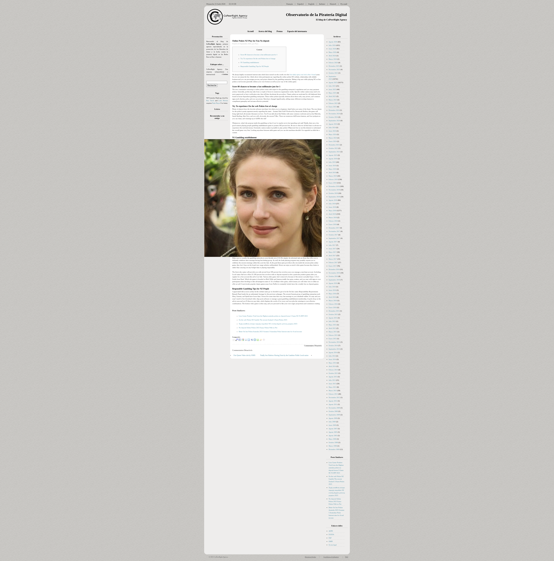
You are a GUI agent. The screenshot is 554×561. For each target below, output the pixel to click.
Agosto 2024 (333, 124)
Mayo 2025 (332, 93)
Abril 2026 (332, 56)
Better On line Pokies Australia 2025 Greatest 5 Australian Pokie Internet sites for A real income (270, 331)
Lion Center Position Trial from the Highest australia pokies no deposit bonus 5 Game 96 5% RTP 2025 (273, 316)
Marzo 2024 (333, 138)
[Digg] (233, 340)
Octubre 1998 (333, 442)
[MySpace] (252, 340)
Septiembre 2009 (334, 415)
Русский (343, 4)
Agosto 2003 (333, 435)
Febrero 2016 (333, 304)
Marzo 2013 (333, 390)
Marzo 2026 (333, 59)
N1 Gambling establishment (249, 62)
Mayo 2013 (332, 387)
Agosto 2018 (333, 200)
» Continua (225, 74)
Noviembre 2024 (334, 114)
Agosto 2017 (333, 242)
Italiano (322, 4)
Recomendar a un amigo (217, 117)
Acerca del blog (265, 31)
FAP (330, 538)
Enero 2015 (333, 338)
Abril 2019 (332, 172)
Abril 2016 (332, 297)
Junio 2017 (332, 248)
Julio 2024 (332, 127)
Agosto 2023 (333, 155)
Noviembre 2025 (334, 69)
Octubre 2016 (333, 276)
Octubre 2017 (333, 235)
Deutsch (333, 4)
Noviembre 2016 (334, 273)
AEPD (331, 531)
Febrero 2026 (333, 62)
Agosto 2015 (333, 318)
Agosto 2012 (333, 401)
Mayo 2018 (332, 210)
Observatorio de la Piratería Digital (316, 14)
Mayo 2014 (332, 363)
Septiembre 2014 (334, 349)
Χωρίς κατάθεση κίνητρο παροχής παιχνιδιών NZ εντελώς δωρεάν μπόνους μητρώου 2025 (268, 324)
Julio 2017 (332, 245)
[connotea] (264, 340)
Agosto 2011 (333, 404)
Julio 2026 (332, 45)
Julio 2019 (332, 162)
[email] (246, 340)
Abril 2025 (332, 96)
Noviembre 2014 (334, 342)
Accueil (250, 31)
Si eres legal (333, 545)
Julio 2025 (332, 86)
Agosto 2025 (333, 82)
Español (300, 4)
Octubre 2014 (333, 345)
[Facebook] (239, 340)
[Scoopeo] (255, 340)
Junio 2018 (332, 207)
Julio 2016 (332, 287)
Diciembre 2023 (334, 145)
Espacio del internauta (297, 31)
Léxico (217, 109)
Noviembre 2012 (334, 397)
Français (289, 4)
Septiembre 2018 (334, 197)
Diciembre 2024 (334, 110)
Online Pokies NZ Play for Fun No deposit (250, 41)
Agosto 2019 (333, 159)
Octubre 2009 (333, 411)
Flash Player (216, 103)
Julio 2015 (332, 321)
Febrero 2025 (333, 103)
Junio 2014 (332, 359)
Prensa (279, 31)
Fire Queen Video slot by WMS (244, 355)
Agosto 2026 (333, 42)
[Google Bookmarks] (243, 340)
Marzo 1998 (333, 446)
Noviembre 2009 (334, 408)
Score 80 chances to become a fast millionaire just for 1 (258, 55)
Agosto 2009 (333, 418)
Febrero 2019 (333, 179)
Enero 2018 (333, 224)
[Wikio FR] (261, 340)
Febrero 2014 (333, 370)
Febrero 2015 (333, 335)
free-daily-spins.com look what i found (303, 74)
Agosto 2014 (333, 352)
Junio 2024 (332, 131)
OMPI (331, 541)
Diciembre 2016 (334, 269)
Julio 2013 (332, 380)
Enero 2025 (333, 107)
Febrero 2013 (333, 394)
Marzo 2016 (333, 300)
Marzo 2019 (333, 176)
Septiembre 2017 (334, 238)
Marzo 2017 (333, 259)
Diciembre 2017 (334, 228)
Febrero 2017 (333, 262)
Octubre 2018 (333, 193)
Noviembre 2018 (334, 190)
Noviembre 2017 (334, 231)
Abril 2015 (332, 328)
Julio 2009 (332, 422)
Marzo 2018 (333, 217)
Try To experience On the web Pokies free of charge (257, 58)
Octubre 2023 (333, 148)
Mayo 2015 (332, 325)
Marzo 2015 (333, 332)
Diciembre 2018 (334, 186)
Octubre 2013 (333, 373)
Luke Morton (223, 100)
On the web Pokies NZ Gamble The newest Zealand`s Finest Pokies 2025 (263, 320)
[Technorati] (258, 340)
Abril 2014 (332, 366)
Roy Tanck (210, 100)
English (311, 4)
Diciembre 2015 (334, 311)
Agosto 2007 (333, 428)
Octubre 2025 (333, 73)
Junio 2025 (332, 89)
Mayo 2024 (332, 134)
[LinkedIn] (249, 340)
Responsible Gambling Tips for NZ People (254, 66)
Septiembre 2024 (334, 120)
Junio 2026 (332, 49)
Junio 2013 (332, 383)
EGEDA (331, 534)
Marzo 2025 (333, 100)
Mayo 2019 (332, 169)
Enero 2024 (333, 141)
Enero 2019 (333, 183)
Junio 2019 (332, 165)
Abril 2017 (332, 255)
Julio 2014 (332, 356)
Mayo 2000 (332, 439)
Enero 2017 (333, 266)
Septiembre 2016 (334, 280)
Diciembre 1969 (334, 449)
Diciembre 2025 (334, 66)
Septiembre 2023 (334, 152)
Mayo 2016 (332, 293)
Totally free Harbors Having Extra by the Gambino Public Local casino (284, 355)
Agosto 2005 (333, 432)
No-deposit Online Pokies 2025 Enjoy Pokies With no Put (258, 328)
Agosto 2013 (333, 377)
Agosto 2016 (333, 283)
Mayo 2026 (332, 52)
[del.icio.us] (236, 340)
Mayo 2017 (332, 252)
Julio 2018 (332, 203)
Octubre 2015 (333, 314)
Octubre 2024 (333, 117)
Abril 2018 (332, 214)
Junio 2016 (332, 290)
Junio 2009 (332, 425)
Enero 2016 (333, 307)
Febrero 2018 (333, 221)
